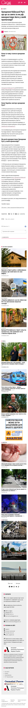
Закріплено (19, 3)
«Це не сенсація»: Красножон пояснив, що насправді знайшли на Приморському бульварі (13, 555)
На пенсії (7, 671)
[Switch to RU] (24, 3)
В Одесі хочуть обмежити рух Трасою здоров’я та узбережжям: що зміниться (13, 490)
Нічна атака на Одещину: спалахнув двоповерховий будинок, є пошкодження (12, 515)
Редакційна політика (13, 700)
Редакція (6, 31)
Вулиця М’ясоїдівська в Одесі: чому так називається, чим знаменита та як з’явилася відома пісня (13, 331)
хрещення (12, 219)
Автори (18, 583)
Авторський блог (4, 298)
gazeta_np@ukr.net (9, 634)
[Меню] (22, 3)
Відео (6, 219)
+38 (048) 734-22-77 (9, 614)
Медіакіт (7, 629)
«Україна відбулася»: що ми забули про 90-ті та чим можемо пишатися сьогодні (14, 301)
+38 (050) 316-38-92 (9, 633)
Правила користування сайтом (22, 700)
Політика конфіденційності (4, 700)
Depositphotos (8, 675)
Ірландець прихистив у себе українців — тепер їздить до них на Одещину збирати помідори (13, 363)
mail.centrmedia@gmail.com (11, 616)
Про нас (10, 583)
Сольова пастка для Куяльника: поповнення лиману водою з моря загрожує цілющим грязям (14, 576)
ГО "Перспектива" (9, 677)
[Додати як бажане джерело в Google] (22, 214)
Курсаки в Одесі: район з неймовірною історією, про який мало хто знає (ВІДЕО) (13, 271)
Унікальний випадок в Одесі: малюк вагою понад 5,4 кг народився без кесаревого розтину (13, 464)
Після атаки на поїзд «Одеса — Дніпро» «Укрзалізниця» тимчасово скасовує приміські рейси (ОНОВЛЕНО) (13, 389)
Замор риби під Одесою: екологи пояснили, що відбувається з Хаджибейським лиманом (14, 535)
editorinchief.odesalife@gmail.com (13, 621)
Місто (5, 268)
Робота (6, 673)
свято (9, 219)
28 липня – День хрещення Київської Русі (12, 207)
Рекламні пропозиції (10, 631)
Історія (2, 268)
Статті (4, 9)
